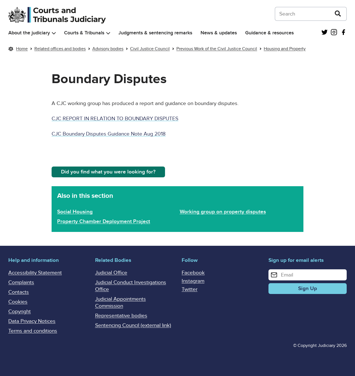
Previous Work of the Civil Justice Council (216, 49)
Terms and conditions (32, 331)
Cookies (17, 302)
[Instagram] (334, 33)
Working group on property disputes (223, 212)
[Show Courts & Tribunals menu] (108, 33)
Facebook (193, 273)
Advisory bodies (107, 49)
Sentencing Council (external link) (133, 325)
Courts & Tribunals (84, 33)
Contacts (18, 292)
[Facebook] (343, 33)
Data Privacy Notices (31, 321)
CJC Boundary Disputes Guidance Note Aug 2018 (109, 134)
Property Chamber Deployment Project (103, 221)
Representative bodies (121, 316)
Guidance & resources (269, 33)
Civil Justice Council (150, 49)
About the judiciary (29, 33)
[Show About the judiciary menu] (54, 33)
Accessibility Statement (35, 273)
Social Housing (75, 212)
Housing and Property (285, 49)
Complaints (21, 282)
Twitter (189, 289)
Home (22, 49)
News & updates (219, 33)
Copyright (19, 311)
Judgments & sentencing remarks (155, 33)
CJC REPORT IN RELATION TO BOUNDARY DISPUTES (115, 119)
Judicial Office (111, 273)
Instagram (193, 281)
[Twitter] (324, 33)
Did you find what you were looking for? (108, 172)
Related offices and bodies (60, 49)
